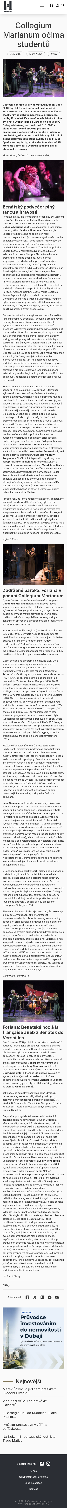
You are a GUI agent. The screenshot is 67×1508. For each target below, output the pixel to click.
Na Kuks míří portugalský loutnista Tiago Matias (29, 1438)
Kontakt (33, 1488)
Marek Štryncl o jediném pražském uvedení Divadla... (30, 1391)
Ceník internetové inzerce (33, 1476)
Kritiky (53, 54)
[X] (34, 1297)
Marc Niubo (35, 53)
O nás (33, 1470)
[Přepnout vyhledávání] (62, 5)
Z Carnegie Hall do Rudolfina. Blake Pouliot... (30, 1415)
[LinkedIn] (42, 1297)
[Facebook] (27, 1297)
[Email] (57, 1297)
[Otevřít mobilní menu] (42, 5)
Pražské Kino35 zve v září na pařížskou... (25, 1427)
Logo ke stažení (33, 1482)
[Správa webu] (40, 1504)
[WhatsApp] (49, 1297)
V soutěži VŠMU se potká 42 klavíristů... (25, 1403)
